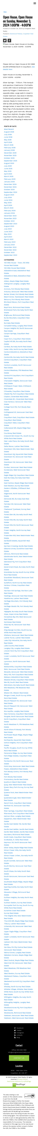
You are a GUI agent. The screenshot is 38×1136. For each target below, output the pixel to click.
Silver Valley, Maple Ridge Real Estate (18, 848)
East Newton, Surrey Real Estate (16, 486)
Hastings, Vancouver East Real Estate (18, 596)
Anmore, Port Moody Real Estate (16, 289)
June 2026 (8, 137)
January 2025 (9, 182)
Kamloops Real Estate (12, 622)
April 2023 (8, 237)
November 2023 (10, 218)
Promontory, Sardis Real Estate (16, 779)
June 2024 (8, 200)
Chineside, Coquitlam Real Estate (17, 391)
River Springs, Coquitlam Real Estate (18, 811)
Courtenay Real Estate (12, 433)
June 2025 (8, 168)
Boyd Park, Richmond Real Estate (17, 307)
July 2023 (8, 229)
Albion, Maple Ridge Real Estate (16, 281)
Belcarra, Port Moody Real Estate (16, 299)
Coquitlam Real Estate (12, 420)
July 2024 (8, 197)
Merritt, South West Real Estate (16, 682)
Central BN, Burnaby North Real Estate (19, 357)
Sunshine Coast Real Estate (14, 910)
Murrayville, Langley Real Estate (16, 711)
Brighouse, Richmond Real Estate (17, 315)
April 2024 (8, 205)
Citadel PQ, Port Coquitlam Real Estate (19, 394)
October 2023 (9, 221)
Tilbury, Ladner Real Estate (14, 924)
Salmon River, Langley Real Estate (17, 816)
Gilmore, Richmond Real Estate (16, 554)
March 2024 (8, 208)
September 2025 (10, 161)
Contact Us (19, 1058)
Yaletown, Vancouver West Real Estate (18, 1015)
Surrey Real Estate (11, 913)
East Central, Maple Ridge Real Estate (18, 483)
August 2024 (9, 195)
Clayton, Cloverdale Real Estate (16, 396)
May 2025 (7, 171)
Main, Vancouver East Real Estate (17, 669)
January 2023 (9, 245)
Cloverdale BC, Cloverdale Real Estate (18, 399)
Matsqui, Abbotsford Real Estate (16, 677)
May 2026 (7, 140)
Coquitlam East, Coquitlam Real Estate (19, 417)
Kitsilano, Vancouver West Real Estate (18, 635)
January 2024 (9, 213)
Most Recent (9, 129)
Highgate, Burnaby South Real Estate (18, 611)
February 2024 (10, 211)
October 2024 (9, 189)
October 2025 (9, 158)
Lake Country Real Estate (14, 646)
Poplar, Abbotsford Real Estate (16, 769)
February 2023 (9, 242)
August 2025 (9, 163)
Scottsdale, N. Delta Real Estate (16, 840)
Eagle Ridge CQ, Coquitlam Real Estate (19, 475)
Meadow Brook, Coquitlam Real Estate (19, 680)
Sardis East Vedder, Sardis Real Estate (18, 829)
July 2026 (8, 134)
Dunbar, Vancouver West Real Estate (18, 467)
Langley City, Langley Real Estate (17, 648)
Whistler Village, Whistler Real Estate (18, 989)
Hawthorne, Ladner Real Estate (16, 598)
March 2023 (8, 239)
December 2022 (10, 247)
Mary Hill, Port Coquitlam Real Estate (18, 674)
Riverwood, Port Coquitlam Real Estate (19, 813)
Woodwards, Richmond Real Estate (17, 1013)
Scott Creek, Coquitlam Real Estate (17, 837)
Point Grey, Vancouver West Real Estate (19, 766)
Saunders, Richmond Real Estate (16, 834)
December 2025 (10, 153)
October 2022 (9, 252)
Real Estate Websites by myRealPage (19, 1081)
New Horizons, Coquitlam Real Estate (18, 714)
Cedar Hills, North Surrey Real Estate (18, 349)
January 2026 (9, 150)
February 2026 (9, 148)
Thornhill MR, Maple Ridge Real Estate (19, 921)
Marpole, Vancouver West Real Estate (18, 672)
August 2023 (9, 226)
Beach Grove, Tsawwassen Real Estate (19, 297)
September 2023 (10, 224)
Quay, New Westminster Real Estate (18, 785)
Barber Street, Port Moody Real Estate (18, 294)
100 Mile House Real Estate (14, 268)
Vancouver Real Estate (12, 950)
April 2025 (8, 174)
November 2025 (10, 155)
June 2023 (8, 232)
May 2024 (8, 203)
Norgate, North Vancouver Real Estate (18, 716)
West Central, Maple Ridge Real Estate (19, 960)
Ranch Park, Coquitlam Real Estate (17, 803)
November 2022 (10, 250)
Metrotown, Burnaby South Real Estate (19, 685)
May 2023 (7, 234)
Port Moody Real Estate (13, 777)
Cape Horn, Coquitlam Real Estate (17, 339)
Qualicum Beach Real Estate (15, 782)
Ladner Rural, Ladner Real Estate (17, 638)
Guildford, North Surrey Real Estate (18, 583)
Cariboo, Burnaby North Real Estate (18, 347)
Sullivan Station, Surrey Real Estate (18, 903)
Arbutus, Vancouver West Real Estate (18, 292)
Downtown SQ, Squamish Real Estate (18, 454)
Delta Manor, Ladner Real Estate (16, 446)
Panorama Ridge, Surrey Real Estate (18, 753)
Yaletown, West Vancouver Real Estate (18, 1018)
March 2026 (8, 145)
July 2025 (8, 166)
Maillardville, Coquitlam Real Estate (18, 667)
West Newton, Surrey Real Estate (17, 973)
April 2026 (8, 142)
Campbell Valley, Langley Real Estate (18, 326)
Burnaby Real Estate (12, 323)
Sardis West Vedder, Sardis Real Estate (19, 832)
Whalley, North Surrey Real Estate (17, 987)
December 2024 (10, 184)
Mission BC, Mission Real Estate (16, 693)
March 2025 (8, 176)
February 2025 (9, 179)
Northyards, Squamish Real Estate (17, 740)
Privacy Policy (22, 1079)
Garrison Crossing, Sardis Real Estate (18, 546)
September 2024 (10, 192)
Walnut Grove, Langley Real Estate (17, 952)
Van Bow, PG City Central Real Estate (18, 947)
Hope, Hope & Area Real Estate (16, 614)
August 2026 (9, 132)
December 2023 (10, 216)
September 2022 (10, 255)
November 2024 (10, 187)
